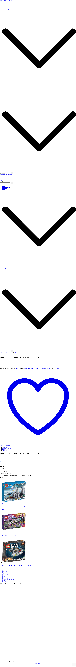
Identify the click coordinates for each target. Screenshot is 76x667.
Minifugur (41, 368)
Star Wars (15, 352)
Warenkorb (6, 169)
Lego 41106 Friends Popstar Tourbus (10, 535)
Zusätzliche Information (6, 448)
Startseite (3, 8)
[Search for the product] (12, 173)
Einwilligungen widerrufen (7, 580)
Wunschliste (6, 168)
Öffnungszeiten (7, 85)
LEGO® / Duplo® (9, 352)
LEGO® (1, 354)
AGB (5, 92)
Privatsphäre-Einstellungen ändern (8, 578)
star (44, 368)
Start (1, 352)
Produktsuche (4, 10)
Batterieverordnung (7, 91)
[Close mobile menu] (0, 184)
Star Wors (50, 368)
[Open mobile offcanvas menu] (0, 175)
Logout (5, 170)
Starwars (54, 368)
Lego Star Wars (36, 368)
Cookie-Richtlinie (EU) (6, 581)
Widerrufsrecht (7, 87)
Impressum (6, 89)
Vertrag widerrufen (38, 663)
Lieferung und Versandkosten (9, 88)
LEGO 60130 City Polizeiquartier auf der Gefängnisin (14, 506)
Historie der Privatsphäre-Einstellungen (9, 579)
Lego (32, 368)
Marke (3, 449)
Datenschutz (6, 90)
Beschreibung (4, 447)
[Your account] (0, 3)
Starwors (57, 368)
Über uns (3, 11)
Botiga (22, 583)
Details (3, 503)
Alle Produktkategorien (6, 9)
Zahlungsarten (6, 86)
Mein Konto (4, 93)
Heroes (29, 368)
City (3, 509)
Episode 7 (26, 368)
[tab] (39, 447)
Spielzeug (4, 352)
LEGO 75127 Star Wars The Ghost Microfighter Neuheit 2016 (16, 565)
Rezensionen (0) (5, 450)
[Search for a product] (1, 2)
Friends (3, 538)
